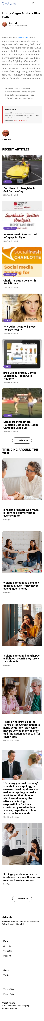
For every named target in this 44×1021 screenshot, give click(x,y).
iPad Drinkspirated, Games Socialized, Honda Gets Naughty (19, 375)
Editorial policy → (20, 120)
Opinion (7, 320)
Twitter (6, 975)
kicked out (23, 37)
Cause (7, 366)
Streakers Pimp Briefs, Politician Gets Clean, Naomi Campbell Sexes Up (20, 424)
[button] (39, 3)
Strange (7, 182)
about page (27, 98)
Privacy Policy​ (9, 994)
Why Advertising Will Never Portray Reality (20, 328)
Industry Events (10, 228)
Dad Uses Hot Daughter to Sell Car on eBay (19, 190)
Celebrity (8, 415)
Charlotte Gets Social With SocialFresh (19, 282)
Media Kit (7, 956)
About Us (7, 946)
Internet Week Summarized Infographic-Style (20, 236)
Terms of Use (8, 989)
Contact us (7, 951)
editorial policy (11, 98)
